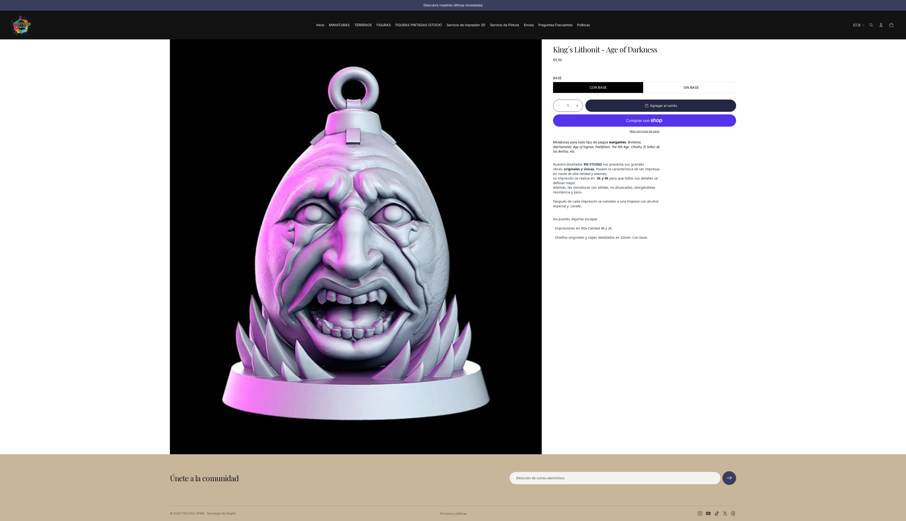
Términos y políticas (453, 513)
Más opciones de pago (644, 131)
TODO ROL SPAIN (193, 513)
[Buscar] (871, 25)
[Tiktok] (717, 513)
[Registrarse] (729, 478)
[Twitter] (725, 513)
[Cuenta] (881, 25)
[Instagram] (700, 513)
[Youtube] (708, 513)
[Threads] (733, 513)
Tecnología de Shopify (221, 513)
